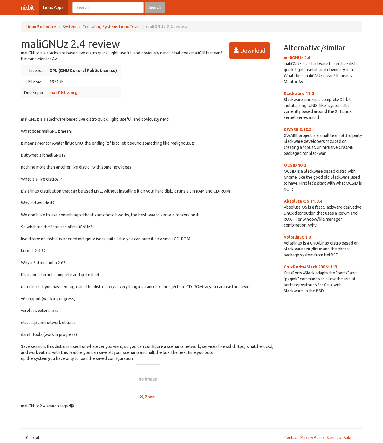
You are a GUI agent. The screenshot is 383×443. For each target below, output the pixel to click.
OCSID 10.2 (295, 165)
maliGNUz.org (63, 92)
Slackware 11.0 (299, 93)
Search (154, 7)
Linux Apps (53, 7)
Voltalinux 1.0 (297, 237)
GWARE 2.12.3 (297, 129)
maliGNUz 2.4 (297, 57)
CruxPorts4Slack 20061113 (310, 267)
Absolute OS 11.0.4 (303, 201)
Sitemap (333, 437)
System (69, 26)
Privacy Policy (312, 437)
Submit (350, 437)
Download (252, 51)
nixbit (27, 7)
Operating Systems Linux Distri (111, 26)
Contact (291, 437)
